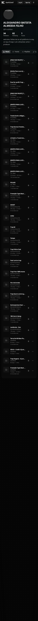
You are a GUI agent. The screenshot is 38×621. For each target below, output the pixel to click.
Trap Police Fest (15, 249)
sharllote (13, 340)
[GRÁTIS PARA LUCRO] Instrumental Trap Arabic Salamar (17, 160)
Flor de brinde (15, 283)
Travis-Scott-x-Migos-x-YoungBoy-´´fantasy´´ (17, 116)
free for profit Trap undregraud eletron (17, 82)
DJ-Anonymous (15, 262)
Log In (20, 2)
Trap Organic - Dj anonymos (17, 359)
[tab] (6, 51)
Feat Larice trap (15, 260)
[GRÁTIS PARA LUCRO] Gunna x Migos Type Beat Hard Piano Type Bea (17, 171)
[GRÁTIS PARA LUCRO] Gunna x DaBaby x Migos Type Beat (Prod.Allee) (17, 149)
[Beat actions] (33, 63)
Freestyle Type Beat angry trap (17, 193)
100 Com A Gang (15, 316)
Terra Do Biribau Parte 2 (17, 338)
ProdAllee (13, 62)
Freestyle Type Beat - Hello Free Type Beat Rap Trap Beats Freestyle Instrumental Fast (17, 368)
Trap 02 (12, 227)
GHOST (12, 205)
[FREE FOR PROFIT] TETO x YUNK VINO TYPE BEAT (17, 93)
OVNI (12, 216)
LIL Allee (13, 140)
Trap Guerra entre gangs (17, 294)
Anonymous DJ (15, 196)
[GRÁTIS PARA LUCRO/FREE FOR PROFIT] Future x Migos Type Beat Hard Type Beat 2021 (17, 104)
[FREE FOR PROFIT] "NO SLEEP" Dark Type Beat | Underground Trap (17, 60)
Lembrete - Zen (15, 327)
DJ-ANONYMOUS (15, 307)
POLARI (12, 182)
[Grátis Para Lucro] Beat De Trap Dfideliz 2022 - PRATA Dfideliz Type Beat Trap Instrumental (17, 71)
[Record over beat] (28, 63)
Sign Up (28, 2)
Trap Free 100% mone (17, 271)
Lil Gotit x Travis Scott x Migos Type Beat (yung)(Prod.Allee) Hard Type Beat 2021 (17, 138)
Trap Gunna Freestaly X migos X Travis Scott (17, 127)
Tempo (12, 238)
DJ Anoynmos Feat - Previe (17, 305)
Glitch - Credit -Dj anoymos (17, 349)
